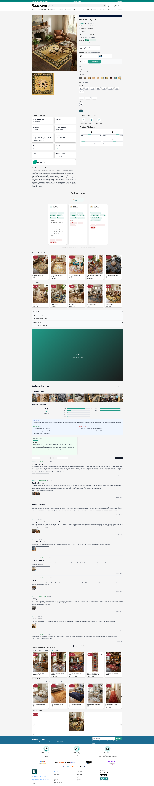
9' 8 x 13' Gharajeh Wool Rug (111, 673)
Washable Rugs (51, 9)
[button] (75, 17)
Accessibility (79, 779)
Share (91, 66)
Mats (88, 9)
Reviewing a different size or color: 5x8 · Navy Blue (41, 623)
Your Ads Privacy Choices (38, 779)
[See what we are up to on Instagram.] (102, 772)
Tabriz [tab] (56, 650)
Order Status (119, 1)
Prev (71, 645)
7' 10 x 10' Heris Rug (91, 304)
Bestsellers (56, 779)
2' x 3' (81, 88)
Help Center (79, 774)
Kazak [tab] (34, 650)
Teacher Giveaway (57, 783)
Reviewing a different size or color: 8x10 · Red (40, 473)
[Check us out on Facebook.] (100, 772)
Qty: (81, 61)
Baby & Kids (76, 9)
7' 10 (81, 104)
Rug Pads (83, 9)
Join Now (118, 738)
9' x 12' (117, 88)
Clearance (120, 9)
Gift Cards (56, 771)
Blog (55, 773)
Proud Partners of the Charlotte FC (61, 769)
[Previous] (33, 267)
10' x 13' (81, 91)
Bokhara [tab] (46, 650)
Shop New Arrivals (77, 1)
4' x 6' (87, 88)
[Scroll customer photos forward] (123, 398)
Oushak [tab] (40, 650)
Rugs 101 (78, 776)
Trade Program (57, 780)
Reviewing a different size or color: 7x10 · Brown (41, 566)
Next (85, 645)
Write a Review (120, 458)
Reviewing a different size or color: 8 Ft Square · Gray (42, 638)
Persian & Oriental (41, 9)
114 (81, 645)
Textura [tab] (34, 681)
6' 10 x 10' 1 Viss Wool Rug (38, 673)
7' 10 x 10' (110, 88)
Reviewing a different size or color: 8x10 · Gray (41, 604)
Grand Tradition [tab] (62, 681)
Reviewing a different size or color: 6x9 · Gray (41, 451)
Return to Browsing (36, 13)
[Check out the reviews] (104, 779)
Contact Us (79, 769)
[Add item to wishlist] (47, 256)
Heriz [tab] (51, 650)
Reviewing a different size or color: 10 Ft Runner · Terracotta (43, 527)
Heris (47, 13)
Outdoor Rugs (68, 9)
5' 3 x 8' (92, 88)
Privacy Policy (115, 740)
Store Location (57, 774)
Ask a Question (83, 66)
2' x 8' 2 (81, 98)
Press (78, 780)
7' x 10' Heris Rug (72, 304)
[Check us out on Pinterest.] (107, 772)
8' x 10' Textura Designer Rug (38, 704)
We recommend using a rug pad (94, 52)
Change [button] (87, 71)
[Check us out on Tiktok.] (105, 772)
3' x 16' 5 (94, 98)
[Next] (122, 267)
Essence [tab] (40, 681)
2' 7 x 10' (88, 98)
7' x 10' (104, 88)
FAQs (78, 773)
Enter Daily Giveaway (58, 782)
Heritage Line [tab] (48, 681)
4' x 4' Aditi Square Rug (37, 275)
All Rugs (33, 9)
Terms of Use (35, 776)
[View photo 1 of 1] (34, 549)
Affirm (55, 777)
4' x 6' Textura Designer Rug (57, 704)
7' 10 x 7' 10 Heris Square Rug (111, 275)
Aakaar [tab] (54, 681)
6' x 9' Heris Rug (35, 304)
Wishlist (118, 5)
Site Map (56, 776)
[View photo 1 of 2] (34, 493)
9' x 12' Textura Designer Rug (93, 704)
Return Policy (79, 777)
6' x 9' (98, 88)
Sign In (111, 5)
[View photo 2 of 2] (38, 493)
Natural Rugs (60, 9)
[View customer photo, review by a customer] (36, 398)
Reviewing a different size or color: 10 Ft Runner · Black (42, 490)
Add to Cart (94, 61)
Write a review (92, 23)
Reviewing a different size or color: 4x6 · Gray (40, 512)
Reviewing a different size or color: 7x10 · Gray (40, 546)
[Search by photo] (49, 5)
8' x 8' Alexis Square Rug (74, 275)
